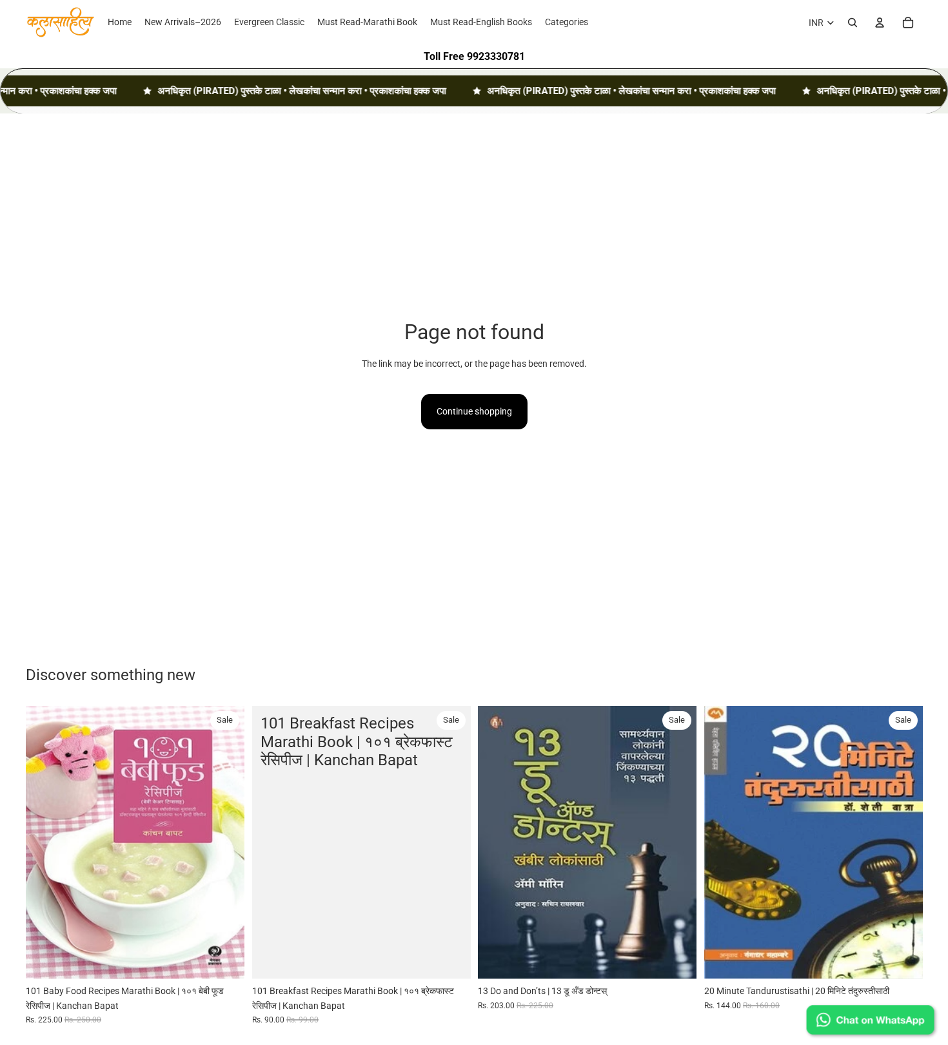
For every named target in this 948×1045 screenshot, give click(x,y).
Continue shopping (474, 411)
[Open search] (852, 22)
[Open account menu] (879, 22)
